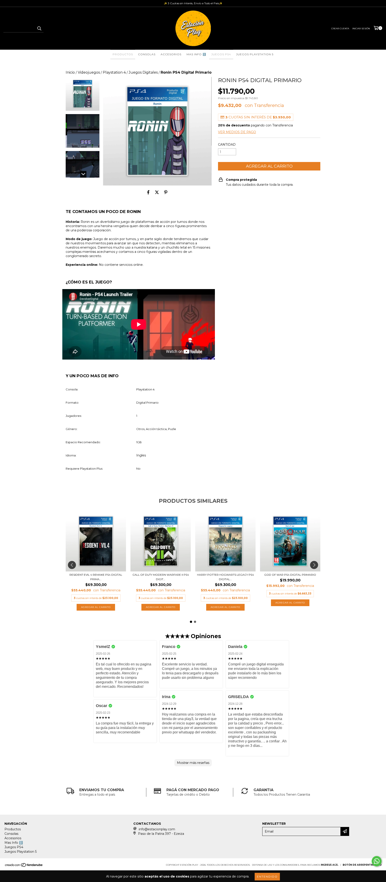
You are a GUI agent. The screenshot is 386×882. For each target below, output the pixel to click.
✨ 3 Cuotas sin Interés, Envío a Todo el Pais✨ (193, 3)
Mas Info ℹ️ (196, 54)
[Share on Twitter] (157, 192)
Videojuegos (89, 72)
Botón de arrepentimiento (362, 864)
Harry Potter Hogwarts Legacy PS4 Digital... (225, 577)
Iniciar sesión (361, 28)
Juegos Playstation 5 (254, 54)
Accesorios (171, 54)
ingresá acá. (329, 864)
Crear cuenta (340, 28)
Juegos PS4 (221, 54)
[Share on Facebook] (148, 192)
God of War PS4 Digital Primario (290, 574)
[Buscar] (39, 28)
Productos (123, 54)
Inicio (70, 72)
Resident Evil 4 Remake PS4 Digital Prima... (95, 577)
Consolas (146, 54)
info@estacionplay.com (157, 829)
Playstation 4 (114, 72)
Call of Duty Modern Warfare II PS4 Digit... (160, 577)
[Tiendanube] (24, 866)
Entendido (267, 876)
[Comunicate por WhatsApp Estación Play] (377, 861)
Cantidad (227, 145)
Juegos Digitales (143, 72)
